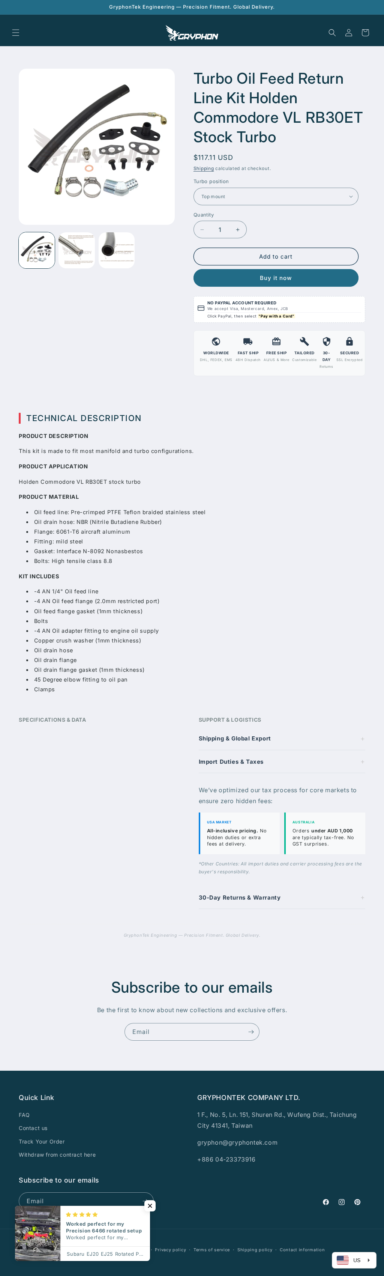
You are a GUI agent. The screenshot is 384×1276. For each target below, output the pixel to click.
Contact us (33, 1128)
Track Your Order (42, 1141)
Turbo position (211, 181)
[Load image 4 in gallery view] (117, 250)
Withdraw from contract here (57, 1154)
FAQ (24, 1115)
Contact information (302, 1249)
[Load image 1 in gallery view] (37, 250)
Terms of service (212, 1249)
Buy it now (276, 277)
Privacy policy (170, 1249)
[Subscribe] (251, 1032)
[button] (16, 32)
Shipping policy (255, 1249)
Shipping (204, 168)
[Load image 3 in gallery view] (76, 250)
